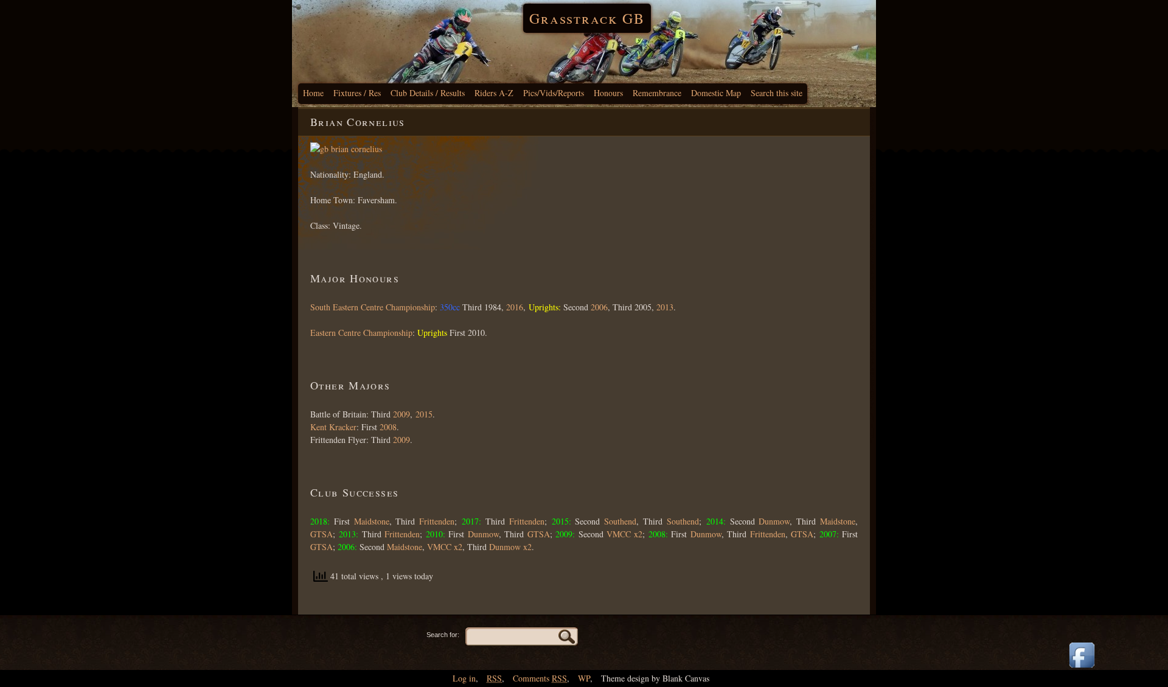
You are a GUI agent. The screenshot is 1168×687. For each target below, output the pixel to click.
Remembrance (657, 93)
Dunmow (774, 521)
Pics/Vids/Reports (553, 93)
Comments (540, 678)
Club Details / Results (428, 93)
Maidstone (371, 521)
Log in (464, 678)
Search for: (442, 634)
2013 (664, 307)
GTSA (321, 534)
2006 (599, 307)
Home (313, 93)
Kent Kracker (333, 427)
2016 (514, 307)
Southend (620, 521)
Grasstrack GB (587, 18)
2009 (401, 414)
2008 (387, 427)
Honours (608, 93)
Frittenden (436, 521)
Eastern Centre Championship (361, 332)
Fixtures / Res (357, 93)
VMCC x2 (624, 534)
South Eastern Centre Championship (372, 307)
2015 (424, 414)
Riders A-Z (493, 93)
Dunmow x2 (510, 547)
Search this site (776, 93)
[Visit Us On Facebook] (1082, 668)
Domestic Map (716, 93)
